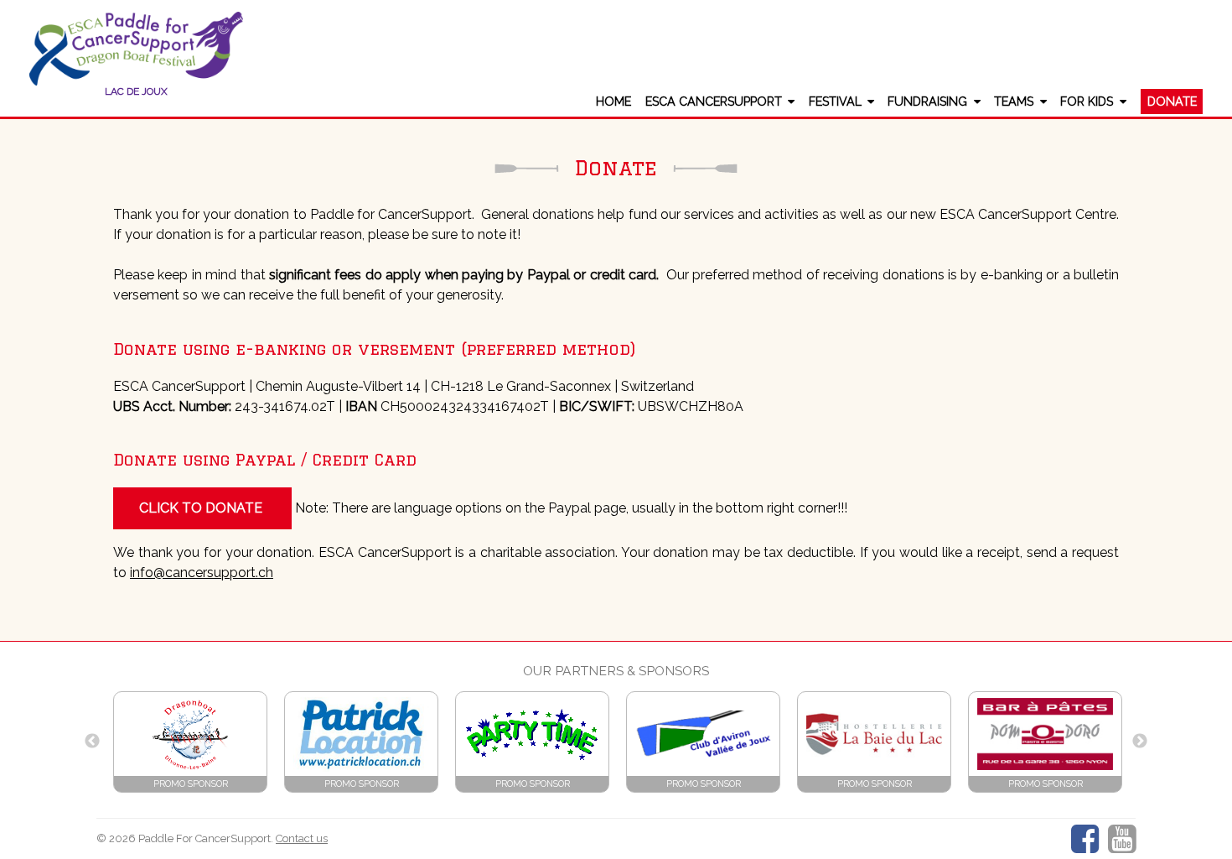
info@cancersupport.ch (201, 572)
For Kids (1086, 101)
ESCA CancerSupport (713, 101)
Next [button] (1139, 741)
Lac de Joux (136, 91)
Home (613, 101)
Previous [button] (92, 741)
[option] (190, 742)
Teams (1013, 101)
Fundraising (927, 101)
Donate (1172, 101)
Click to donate (202, 508)
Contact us (302, 838)
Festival (835, 101)
